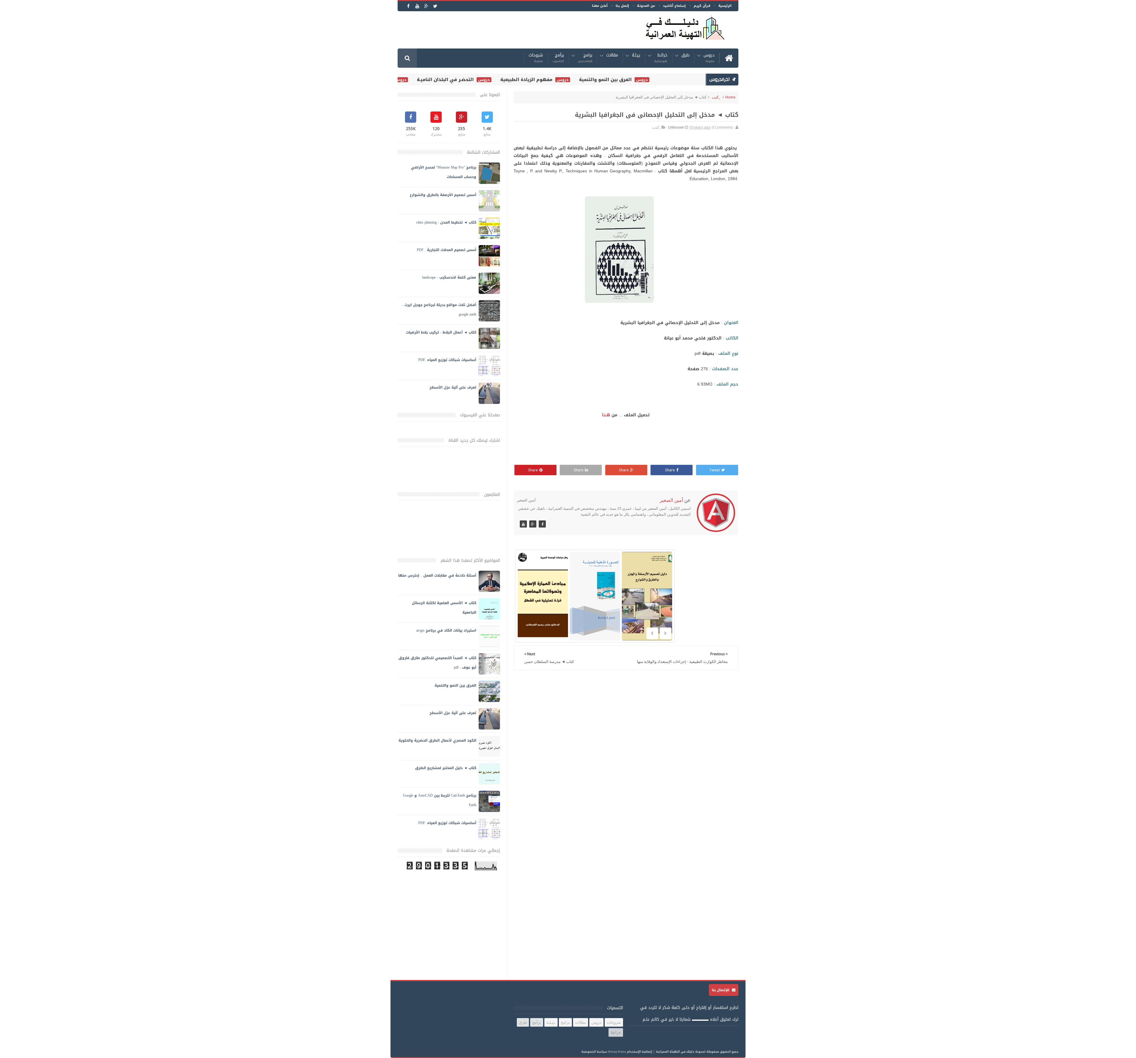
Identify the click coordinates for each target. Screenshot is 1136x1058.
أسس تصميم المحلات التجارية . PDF (446, 250)
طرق (685, 56)
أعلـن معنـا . (599, 6)
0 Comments (722, 127)
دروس (708, 58)
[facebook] (408, 6)
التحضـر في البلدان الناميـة (467, 79)
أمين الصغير (671, 500)
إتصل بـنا (622, 6)
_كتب (716, 97)
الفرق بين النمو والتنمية (627, 79)
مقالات (612, 56)
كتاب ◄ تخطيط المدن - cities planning (446, 222)
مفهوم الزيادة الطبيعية (549, 79)
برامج (585, 58)
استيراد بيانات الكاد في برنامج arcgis (446, 630)
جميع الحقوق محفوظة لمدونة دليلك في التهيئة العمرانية (697, 1051)
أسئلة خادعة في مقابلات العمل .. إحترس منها (437, 575)
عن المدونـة (646, 6)
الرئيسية (725, 6)
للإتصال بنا (721, 990)
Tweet (714, 470)
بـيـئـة (636, 56)
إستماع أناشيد (674, 6)
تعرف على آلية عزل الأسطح (453, 387)
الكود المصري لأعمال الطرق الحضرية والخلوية (437, 740)
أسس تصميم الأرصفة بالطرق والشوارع (443, 195)
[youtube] (417, 6)
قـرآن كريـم (702, 6)
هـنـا (606, 415)
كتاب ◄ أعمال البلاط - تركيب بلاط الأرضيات (441, 332)
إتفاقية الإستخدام (639, 1051)
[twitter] (435, 6)
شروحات (536, 58)
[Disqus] (626, 751)
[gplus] (426, 6)
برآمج (558, 58)
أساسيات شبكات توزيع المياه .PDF (447, 360)
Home (730, 97)
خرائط (660, 58)
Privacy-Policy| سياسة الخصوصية (603, 1051)
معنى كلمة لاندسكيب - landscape (449, 277)
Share (670, 470)
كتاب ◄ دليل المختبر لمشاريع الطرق (445, 768)
